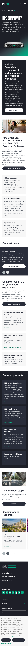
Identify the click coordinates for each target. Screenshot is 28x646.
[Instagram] (10, 592)
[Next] (7, 272)
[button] (21, 3)
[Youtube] (19, 592)
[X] (7, 592)
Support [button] (4, 603)
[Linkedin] (3, 592)
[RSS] (22, 592)
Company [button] (5, 599)
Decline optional (18, 640)
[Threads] (13, 592)
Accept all (6, 640)
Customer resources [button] (8, 613)
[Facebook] (16, 592)
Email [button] (5, 580)
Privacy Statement (13, 637)
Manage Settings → (6, 643)
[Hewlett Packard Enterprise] (5, 4)
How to (6, 573)
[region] (14, 261)
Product (7, 577)
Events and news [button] (7, 608)
